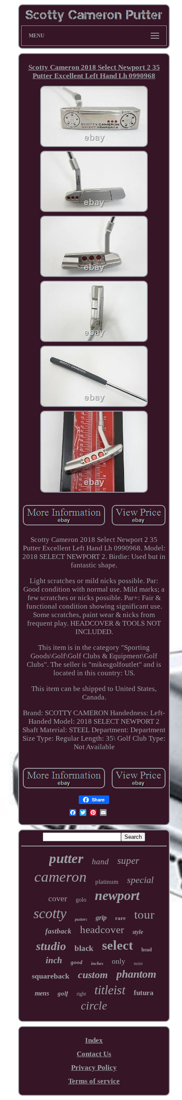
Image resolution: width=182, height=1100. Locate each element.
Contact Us (94, 1054)
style (137, 932)
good (77, 962)
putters (81, 919)
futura (144, 993)
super (128, 860)
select (117, 945)
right (81, 994)
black (84, 948)
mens (42, 993)
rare (120, 918)
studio (51, 946)
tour (144, 914)
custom (93, 974)
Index (94, 1040)
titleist (109, 990)
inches (97, 963)
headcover (102, 929)
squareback (50, 976)
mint (138, 963)
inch (54, 960)
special (140, 879)
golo (81, 900)
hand (100, 861)
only (118, 961)
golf (63, 993)
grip (101, 917)
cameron (60, 877)
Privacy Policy (94, 1067)
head (146, 950)
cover (57, 898)
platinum (107, 881)
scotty (49, 913)
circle (94, 1005)
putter (66, 858)
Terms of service (94, 1081)
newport (117, 895)
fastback (58, 931)
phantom (136, 974)
